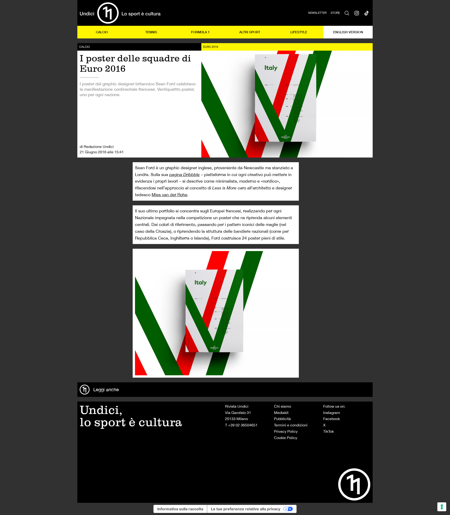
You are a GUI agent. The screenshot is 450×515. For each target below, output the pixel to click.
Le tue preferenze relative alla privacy (245, 509)
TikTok (328, 431)
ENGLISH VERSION (348, 32)
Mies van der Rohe (169, 194)
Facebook (331, 419)
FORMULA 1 (200, 32)
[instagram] (356, 13)
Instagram (331, 412)
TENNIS (151, 32)
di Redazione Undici (97, 146)
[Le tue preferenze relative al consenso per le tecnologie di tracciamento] (441, 506)
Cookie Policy (285, 438)
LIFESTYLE (298, 32)
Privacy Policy (286, 431)
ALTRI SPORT (249, 32)
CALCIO (102, 32)
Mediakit (281, 412)
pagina (184, 174)
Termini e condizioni (291, 425)
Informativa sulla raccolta (180, 509)
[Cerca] (347, 13)
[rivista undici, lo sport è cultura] (120, 12)
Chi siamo (282, 406)
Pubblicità (282, 419)
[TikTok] (366, 13)
